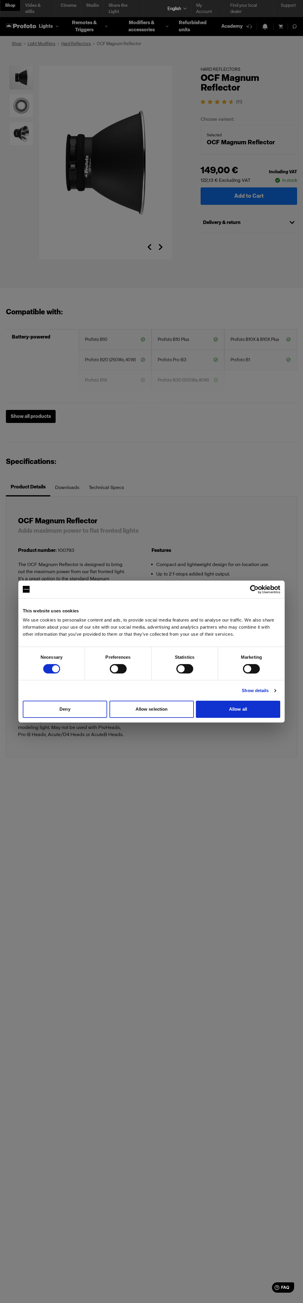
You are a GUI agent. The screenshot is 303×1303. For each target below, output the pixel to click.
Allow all (238, 709)
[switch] (118, 668)
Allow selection (152, 709)
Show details (255, 690)
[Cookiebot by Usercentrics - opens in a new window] (254, 589)
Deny (64, 709)
